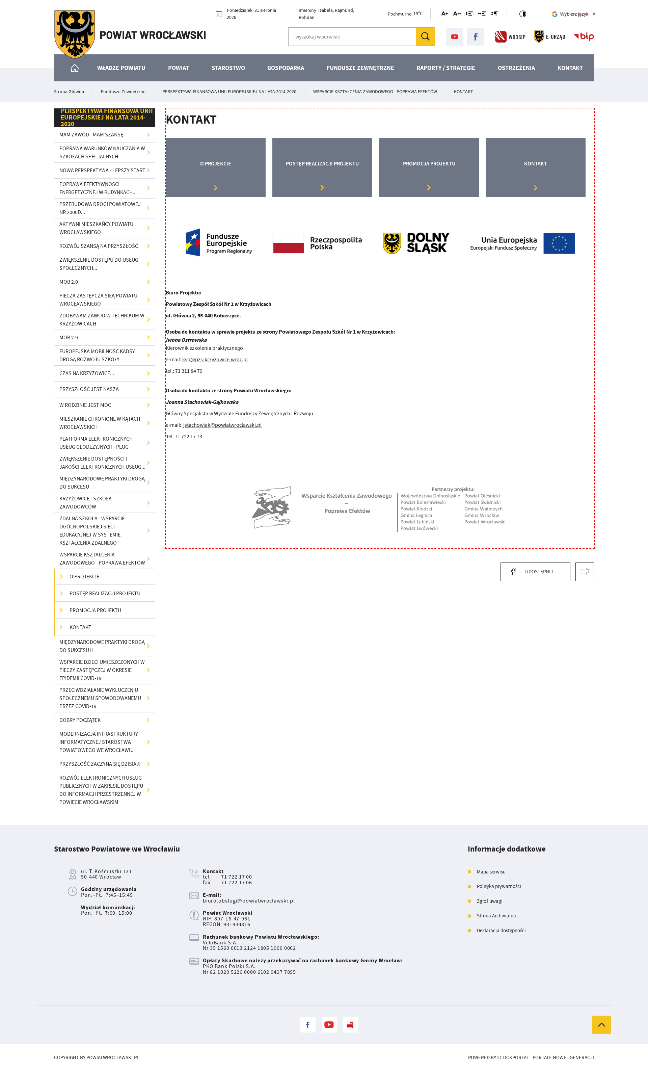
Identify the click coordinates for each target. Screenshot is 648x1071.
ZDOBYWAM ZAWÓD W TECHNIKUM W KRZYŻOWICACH (101, 319)
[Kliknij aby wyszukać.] (425, 37)
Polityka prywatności (499, 886)
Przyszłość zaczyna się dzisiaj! (100, 764)
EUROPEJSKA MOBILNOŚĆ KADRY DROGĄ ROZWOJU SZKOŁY (97, 355)
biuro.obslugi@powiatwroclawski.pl (249, 900)
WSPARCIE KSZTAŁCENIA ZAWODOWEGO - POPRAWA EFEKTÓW (102, 558)
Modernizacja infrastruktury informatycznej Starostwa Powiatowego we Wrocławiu (98, 742)
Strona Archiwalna (496, 916)
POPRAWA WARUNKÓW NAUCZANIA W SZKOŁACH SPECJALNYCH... (102, 152)
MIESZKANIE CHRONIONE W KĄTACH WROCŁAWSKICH (99, 423)
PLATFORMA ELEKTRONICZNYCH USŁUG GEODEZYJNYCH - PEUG (96, 443)
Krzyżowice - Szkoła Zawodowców (85, 502)
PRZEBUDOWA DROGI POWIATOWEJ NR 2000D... (100, 208)
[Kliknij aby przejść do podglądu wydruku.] (584, 572)
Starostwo (228, 68)
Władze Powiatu (121, 68)
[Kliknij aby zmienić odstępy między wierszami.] (469, 15)
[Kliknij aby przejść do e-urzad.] (549, 36)
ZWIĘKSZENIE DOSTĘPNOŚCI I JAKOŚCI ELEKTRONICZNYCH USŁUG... (102, 462)
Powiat (178, 68)
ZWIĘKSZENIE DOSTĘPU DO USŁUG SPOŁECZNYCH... (98, 264)
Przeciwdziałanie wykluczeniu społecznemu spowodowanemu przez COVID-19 (100, 698)
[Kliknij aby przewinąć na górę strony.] (601, 1025)
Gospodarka (285, 68)
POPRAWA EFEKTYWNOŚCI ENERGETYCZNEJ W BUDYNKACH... (98, 188)
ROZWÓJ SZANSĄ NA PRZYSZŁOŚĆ (98, 246)
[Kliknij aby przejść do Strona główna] (75, 67)
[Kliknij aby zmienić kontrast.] (522, 13)
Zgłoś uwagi (490, 901)
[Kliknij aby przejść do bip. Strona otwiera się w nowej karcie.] (584, 36)
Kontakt (570, 68)
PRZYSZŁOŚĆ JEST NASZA (89, 389)
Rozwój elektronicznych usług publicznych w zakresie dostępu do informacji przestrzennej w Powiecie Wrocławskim (101, 790)
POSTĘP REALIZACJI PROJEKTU (105, 593)
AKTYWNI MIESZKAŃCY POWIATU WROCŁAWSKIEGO (96, 228)
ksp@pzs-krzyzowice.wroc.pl (215, 359)
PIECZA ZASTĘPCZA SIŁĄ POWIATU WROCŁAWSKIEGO (98, 299)
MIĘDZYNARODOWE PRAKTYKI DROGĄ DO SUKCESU (102, 482)
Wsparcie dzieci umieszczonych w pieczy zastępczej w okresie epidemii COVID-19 (102, 670)
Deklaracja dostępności (501, 931)
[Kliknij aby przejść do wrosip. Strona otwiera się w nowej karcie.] (510, 36)
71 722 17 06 (236, 882)
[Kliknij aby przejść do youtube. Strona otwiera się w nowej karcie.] (454, 37)
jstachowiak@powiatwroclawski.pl (222, 425)
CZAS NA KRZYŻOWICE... (86, 373)
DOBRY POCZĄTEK (80, 720)
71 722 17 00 (236, 876)
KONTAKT (80, 627)
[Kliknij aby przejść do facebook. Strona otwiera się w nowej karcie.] (475, 37)
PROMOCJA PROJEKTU (95, 610)
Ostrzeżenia (516, 68)
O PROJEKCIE (84, 576)
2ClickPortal (513, 1057)
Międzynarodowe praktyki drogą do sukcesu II (102, 646)
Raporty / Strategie (445, 68)
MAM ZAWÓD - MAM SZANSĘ (91, 134)
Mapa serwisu (491, 872)
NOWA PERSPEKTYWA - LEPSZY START (102, 170)
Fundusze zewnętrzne (360, 68)
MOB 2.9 (68, 337)
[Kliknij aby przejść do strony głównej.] (130, 34)
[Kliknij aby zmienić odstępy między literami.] (457, 15)
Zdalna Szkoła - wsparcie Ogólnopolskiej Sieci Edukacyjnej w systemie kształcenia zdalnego (92, 530)
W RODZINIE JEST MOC (85, 405)
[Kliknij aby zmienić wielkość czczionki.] (445, 15)
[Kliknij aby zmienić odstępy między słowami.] (482, 15)
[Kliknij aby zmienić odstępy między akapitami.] (494, 15)
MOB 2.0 (68, 282)
